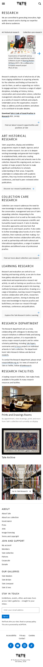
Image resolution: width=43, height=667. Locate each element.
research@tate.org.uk (10, 363)
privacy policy (31, 622)
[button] (39, 3)
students (5, 355)
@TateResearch (25, 365)
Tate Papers (30, 343)
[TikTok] (31, 645)
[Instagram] (24, 645)
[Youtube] (17, 645)
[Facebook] (11, 645)
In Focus (18, 346)
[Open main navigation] (8, 3)
